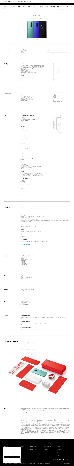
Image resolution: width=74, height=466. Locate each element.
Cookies (34, 463)
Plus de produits (40, 6)
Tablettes (24, 6)
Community (58, 446)
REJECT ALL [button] (12, 461)
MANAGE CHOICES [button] (12, 456)
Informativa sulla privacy (7, 463)
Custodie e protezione (20, 446)
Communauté (52, 6)
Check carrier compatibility (25, 244)
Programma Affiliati (33, 449)
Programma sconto (33, 446)
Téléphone (19, 6)
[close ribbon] (72, 4)
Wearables (30, 6)
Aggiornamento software (47, 446)
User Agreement (14, 463)
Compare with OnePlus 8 (37, 18)
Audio (35, 6)
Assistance (59, 6)
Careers (58, 452)
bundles (18, 449)
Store (14, 6)
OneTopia (46, 6)
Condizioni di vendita (22, 463)
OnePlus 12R (6, 446)
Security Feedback (29, 463)
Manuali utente (46, 449)
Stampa (58, 455)
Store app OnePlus (59, 449)
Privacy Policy (15, 455)
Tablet (18, 452)
